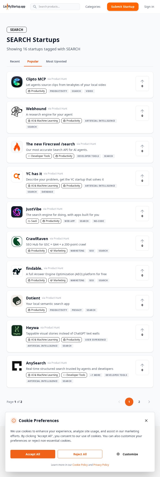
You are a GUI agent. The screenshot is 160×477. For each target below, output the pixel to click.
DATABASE (47, 191)
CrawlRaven (47, 238)
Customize (130, 454)
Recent (15, 61)
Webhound (46, 108)
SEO (91, 250)
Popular (33, 61)
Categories (92, 7)
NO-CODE (99, 221)
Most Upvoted (56, 61)
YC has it (44, 173)
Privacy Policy (101, 465)
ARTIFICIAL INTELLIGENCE (100, 120)
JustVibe (44, 208)
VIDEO (89, 91)
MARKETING (77, 250)
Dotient (43, 297)
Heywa (43, 327)
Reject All (80, 454)
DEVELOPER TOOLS (88, 156)
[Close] (146, 420)
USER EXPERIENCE (95, 339)
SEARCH (76, 91)
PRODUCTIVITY (58, 91)
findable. (44, 268)
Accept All (33, 454)
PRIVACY (77, 310)
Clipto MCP (46, 78)
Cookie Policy (80, 465)
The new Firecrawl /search (61, 143)
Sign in (149, 7)
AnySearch (46, 362)
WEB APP (70, 221)
